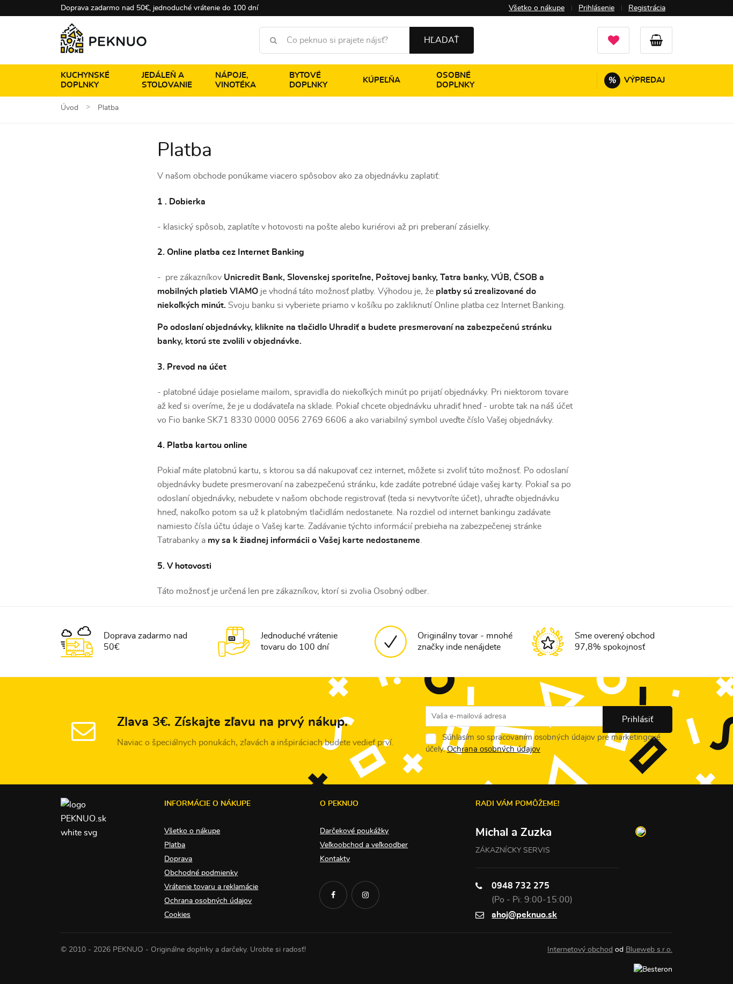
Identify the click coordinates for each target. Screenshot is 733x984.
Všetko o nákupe (537, 8)
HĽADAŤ (441, 40)
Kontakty (335, 859)
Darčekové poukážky (354, 831)
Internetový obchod (580, 949)
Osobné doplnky (455, 80)
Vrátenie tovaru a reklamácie (211, 887)
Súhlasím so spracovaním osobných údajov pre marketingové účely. (543, 743)
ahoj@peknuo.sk (524, 914)
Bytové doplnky (308, 80)
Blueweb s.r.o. (649, 949)
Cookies (177, 915)
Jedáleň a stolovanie (167, 80)
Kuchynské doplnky (85, 80)
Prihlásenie (596, 8)
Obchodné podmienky (201, 873)
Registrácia (646, 8)
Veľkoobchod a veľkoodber (364, 845)
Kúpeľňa (381, 80)
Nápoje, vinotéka (235, 80)
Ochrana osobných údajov (493, 749)
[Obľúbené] (613, 40)
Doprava (178, 859)
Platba (174, 845)
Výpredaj (637, 80)
